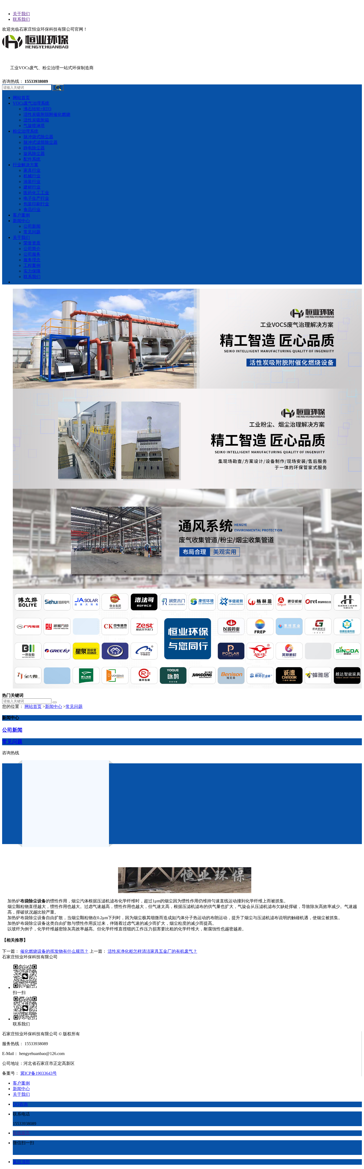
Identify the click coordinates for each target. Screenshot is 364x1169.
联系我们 (21, 19)
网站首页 (33, 706)
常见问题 (74, 706)
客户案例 (21, 1083)
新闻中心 (53, 706)
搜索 (58, 87)
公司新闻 (12, 730)
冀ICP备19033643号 (38, 1073)
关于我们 (21, 13)
